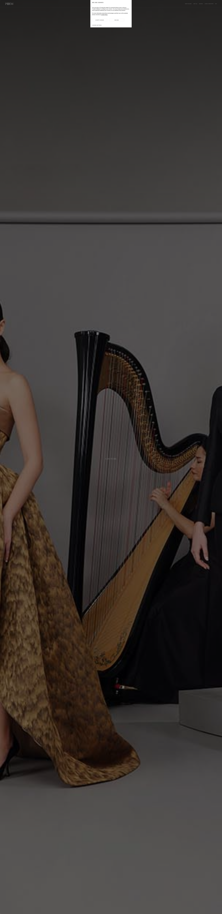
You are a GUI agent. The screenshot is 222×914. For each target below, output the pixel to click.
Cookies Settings (97, 25)
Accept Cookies (99, 20)
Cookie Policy (104, 14)
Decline (117, 20)
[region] (111, 457)
